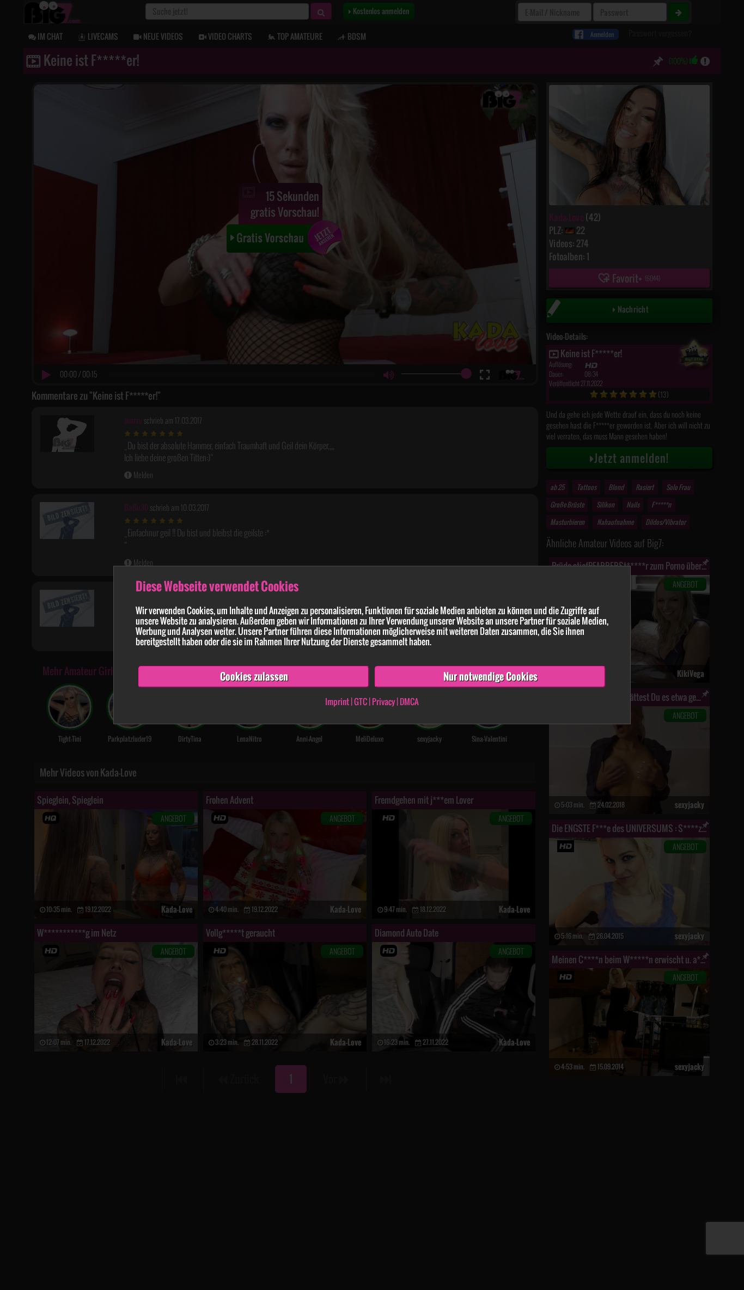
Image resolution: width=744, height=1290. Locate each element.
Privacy (383, 701)
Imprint (337, 701)
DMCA (409, 701)
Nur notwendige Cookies (490, 676)
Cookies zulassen (254, 676)
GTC (360, 701)
